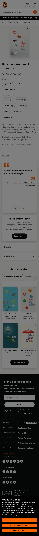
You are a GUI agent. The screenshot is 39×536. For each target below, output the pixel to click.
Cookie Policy (12, 515)
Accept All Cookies (19, 530)
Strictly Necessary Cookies (19, 525)
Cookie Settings (19, 520)
